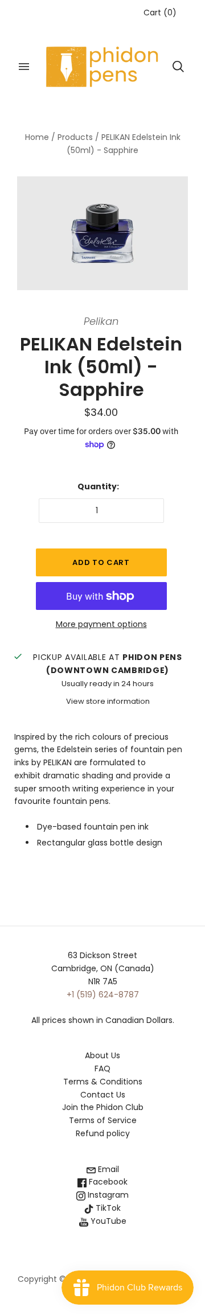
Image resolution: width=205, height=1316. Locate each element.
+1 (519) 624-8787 (103, 994)
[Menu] (24, 66)
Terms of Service (103, 1120)
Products (75, 137)
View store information (108, 701)
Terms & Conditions (102, 1081)
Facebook (107, 1181)
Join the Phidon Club (103, 1107)
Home (37, 137)
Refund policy (103, 1133)
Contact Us (102, 1094)
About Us (102, 1055)
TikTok (107, 1208)
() (160, 12)
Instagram (107, 1195)
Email (107, 1169)
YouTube (107, 1221)
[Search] (178, 66)
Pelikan (101, 321)
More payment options (101, 624)
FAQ (102, 1068)
